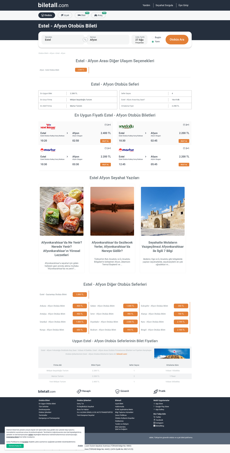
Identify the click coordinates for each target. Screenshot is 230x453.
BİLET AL (105, 141)
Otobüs (48, 15)
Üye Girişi (183, 5)
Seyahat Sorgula (164, 5)
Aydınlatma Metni (12, 437)
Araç (101, 14)
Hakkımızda (119, 407)
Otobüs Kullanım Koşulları (124, 418)
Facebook (159, 420)
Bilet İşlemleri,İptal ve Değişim (121, 428)
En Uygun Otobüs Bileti (47, 404)
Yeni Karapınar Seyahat (85, 415)
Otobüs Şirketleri (45, 412)
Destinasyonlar (44, 409)
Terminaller (43, 415)
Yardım (146, 5)
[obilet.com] (53, 7)
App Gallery (159, 409)
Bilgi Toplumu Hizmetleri (124, 412)
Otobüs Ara (177, 39)
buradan (25, 442)
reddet (30, 435)
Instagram (159, 423)
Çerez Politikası (121, 415)
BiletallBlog (159, 426)
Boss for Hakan (83, 409)
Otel (85, 14)
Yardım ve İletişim (122, 424)
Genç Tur (80, 404)
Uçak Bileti (119, 404)
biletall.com (122, 354)
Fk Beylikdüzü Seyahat (85, 407)
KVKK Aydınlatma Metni (124, 409)
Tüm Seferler (43, 407)
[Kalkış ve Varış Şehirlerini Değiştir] (85, 39)
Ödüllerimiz (119, 421)
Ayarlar (80, 446)
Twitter (158, 417)
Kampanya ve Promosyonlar (49, 418)
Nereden (48, 37)
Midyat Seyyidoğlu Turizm (81, 100)
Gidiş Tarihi (139, 37)
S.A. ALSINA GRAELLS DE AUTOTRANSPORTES (95, 412)
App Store (159, 404)
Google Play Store (162, 407)
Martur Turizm (76, 106)
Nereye (93, 37)
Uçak (66, 15)
